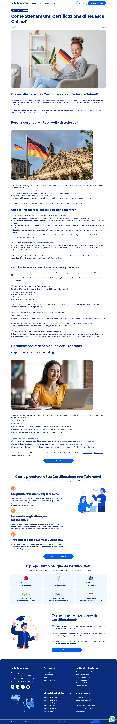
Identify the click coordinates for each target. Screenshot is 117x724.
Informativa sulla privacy (84, 708)
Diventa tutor (50, 3)
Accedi (81, 3)
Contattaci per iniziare (54, 258)
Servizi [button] (34, 3)
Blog (41, 3)
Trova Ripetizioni (96, 3)
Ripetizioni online (49, 680)
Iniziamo (66, 650)
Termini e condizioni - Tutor (85, 706)
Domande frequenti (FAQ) (85, 700)
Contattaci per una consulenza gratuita (85, 336)
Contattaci (43, 112)
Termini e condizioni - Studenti (86, 703)
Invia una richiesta (58, 556)
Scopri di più (62, 721)
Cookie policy (80, 711)
